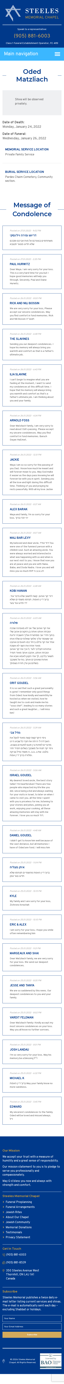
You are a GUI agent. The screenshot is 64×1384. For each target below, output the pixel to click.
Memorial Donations (19, 1227)
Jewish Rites (14, 1212)
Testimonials (14, 1232)
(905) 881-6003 (32, 36)
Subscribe (32, 1334)
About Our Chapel (17, 1217)
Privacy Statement (18, 1237)
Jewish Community (18, 1222)
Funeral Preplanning (19, 1202)
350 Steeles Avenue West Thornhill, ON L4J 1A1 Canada (22, 1275)
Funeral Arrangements (20, 1207)
